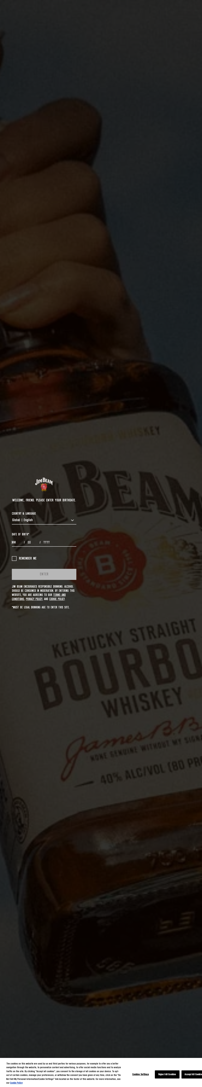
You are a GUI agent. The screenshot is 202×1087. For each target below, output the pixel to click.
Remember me (27, 558)
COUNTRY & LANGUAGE (24, 513)
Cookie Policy (57, 599)
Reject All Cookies (167, 1074)
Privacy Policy (34, 599)
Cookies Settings (140, 1074)
